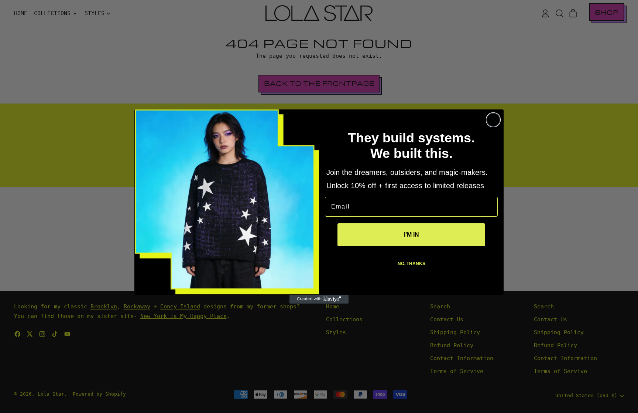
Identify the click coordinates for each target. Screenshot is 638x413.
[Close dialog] (493, 119)
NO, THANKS (411, 263)
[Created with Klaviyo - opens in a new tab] (319, 299)
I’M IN (411, 234)
